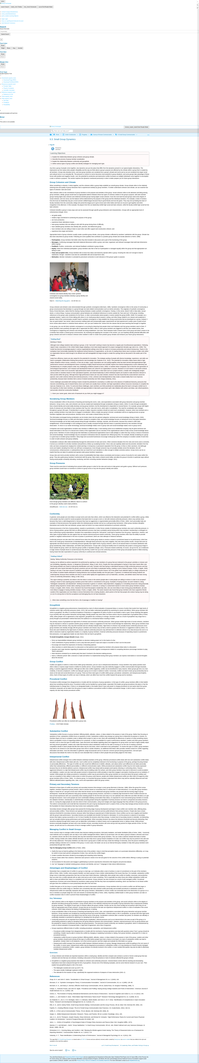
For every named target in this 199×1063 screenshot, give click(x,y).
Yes (69, 1050)
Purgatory (85, 134)
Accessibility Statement (103, 1060)
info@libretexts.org (134, 1060)
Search (52, 131)
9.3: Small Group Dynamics (65, 1039)
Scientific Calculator (9, 90)
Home (57, 134)
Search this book (4, 28)
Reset (2, 45)
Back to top (53, 1045)
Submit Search (5, 34)
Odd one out (63, 507)
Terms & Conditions (90, 1060)
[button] (6, 102)
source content (126, 1039)
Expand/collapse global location (148, 134)
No (75, 1050)
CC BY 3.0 (84, 1039)
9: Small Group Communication (126, 134)
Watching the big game (63, 301)
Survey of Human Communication (102, 134)
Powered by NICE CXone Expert (74, 1057)
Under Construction (70, 134)
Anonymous (117, 1039)
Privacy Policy (81, 1060)
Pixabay (52, 724)
